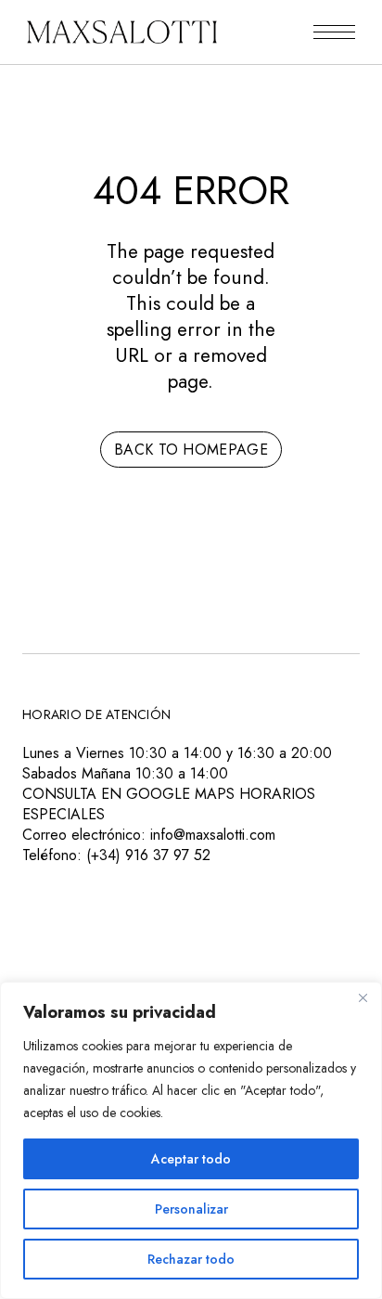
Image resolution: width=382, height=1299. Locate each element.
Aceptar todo (191, 1159)
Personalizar (191, 1209)
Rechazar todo (191, 1259)
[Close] (362, 997)
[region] (191, 1140)
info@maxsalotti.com (212, 834)
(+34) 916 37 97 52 (148, 855)
